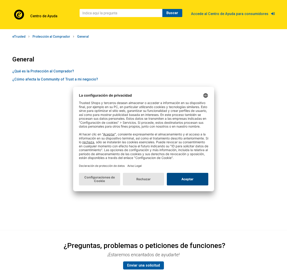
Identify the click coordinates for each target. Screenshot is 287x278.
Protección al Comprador (51, 36)
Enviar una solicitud (143, 265)
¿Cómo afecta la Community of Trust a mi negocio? (55, 79)
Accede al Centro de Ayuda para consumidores (231, 14)
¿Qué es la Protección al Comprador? (43, 71)
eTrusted (19, 36)
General (83, 36)
